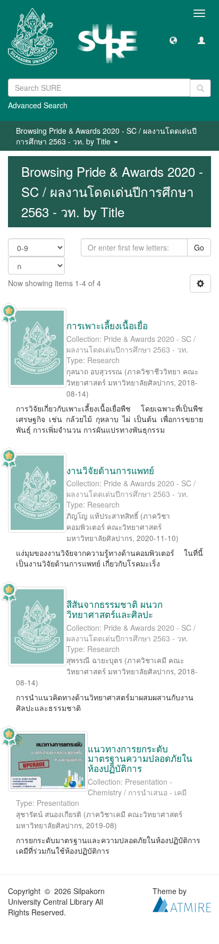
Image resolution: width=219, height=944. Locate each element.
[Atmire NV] (182, 902)
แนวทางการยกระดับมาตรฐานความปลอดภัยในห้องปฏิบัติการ (140, 758)
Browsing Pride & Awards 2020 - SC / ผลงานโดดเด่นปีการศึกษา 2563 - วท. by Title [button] (106, 136)
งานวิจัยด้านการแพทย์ (110, 470)
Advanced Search (38, 105)
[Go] (200, 88)
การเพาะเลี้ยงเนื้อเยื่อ (107, 325)
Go (199, 247)
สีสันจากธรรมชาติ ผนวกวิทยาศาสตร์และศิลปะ (114, 609)
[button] (173, 40)
